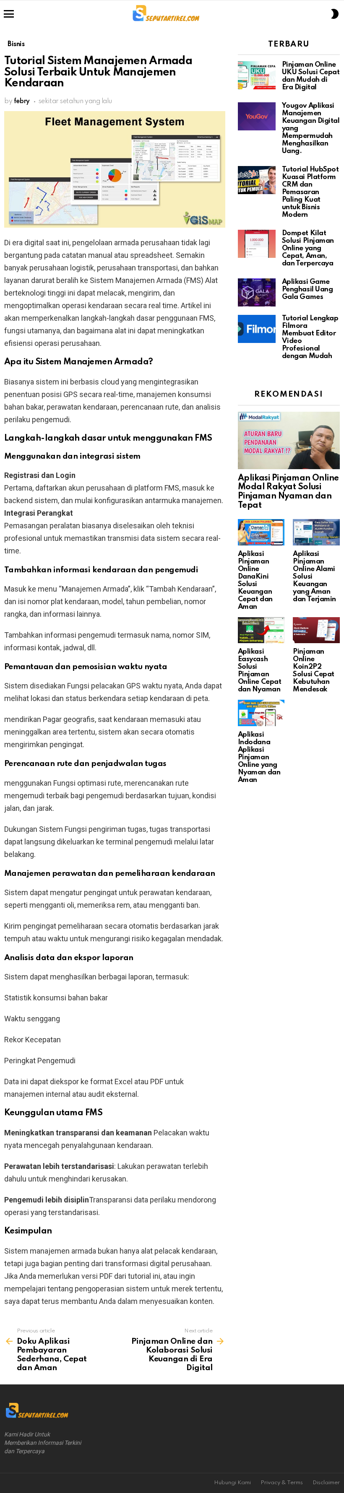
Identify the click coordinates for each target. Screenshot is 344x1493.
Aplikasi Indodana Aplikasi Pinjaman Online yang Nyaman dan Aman (259, 757)
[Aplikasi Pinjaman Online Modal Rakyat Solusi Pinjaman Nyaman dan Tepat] (289, 440)
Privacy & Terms (282, 1482)
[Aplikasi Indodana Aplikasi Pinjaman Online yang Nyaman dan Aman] (261, 713)
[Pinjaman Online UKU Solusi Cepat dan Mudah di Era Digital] (257, 75)
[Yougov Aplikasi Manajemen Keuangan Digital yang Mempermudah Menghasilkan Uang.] (257, 116)
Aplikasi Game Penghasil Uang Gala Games (307, 289)
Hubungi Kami (232, 1482)
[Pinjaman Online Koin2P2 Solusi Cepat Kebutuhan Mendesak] (316, 630)
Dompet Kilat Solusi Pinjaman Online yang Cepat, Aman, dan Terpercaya (308, 248)
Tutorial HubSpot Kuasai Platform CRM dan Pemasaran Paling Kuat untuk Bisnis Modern (310, 192)
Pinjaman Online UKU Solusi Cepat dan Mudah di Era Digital (311, 76)
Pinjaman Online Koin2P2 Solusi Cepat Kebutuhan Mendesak (313, 670)
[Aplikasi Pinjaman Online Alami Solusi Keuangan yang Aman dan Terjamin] (316, 532)
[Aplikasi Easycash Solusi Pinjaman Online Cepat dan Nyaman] (261, 630)
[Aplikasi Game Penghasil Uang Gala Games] (257, 292)
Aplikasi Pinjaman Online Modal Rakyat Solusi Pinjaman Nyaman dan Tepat (288, 492)
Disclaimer (326, 1482)
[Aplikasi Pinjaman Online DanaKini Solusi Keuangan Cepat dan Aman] (261, 532)
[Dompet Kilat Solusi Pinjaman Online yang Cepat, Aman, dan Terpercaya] (257, 244)
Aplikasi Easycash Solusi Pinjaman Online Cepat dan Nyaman (259, 670)
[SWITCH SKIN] (335, 13)
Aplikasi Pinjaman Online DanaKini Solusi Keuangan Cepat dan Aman (255, 580)
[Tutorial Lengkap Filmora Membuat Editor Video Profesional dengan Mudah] (257, 329)
